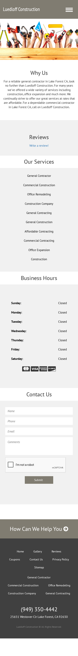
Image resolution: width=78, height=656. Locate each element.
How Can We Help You (36, 528)
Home (20, 551)
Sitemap (39, 567)
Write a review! (39, 145)
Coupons (14, 559)
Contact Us (36, 559)
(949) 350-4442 (39, 609)
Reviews (56, 551)
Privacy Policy (60, 559)
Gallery (37, 551)
